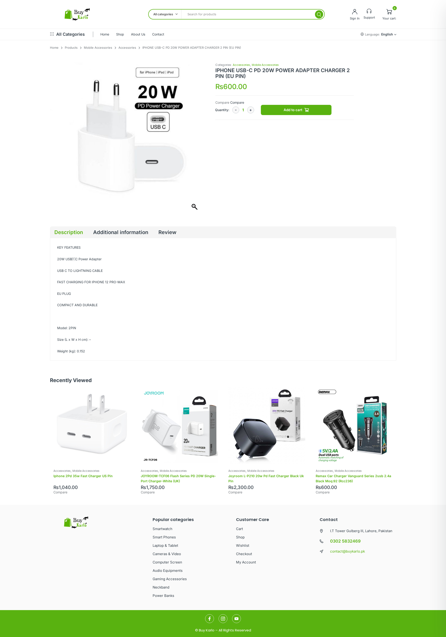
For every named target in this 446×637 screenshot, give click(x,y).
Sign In (355, 18)
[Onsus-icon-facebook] (209, 618)
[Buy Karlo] (77, 14)
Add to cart (293, 110)
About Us (138, 34)
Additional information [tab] (120, 232)
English (387, 34)
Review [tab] (167, 232)
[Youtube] (236, 618)
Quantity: (222, 110)
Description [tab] (68, 232)
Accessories (241, 65)
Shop (120, 34)
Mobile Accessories (265, 65)
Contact (158, 34)
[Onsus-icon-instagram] (223, 618)
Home (104, 34)
